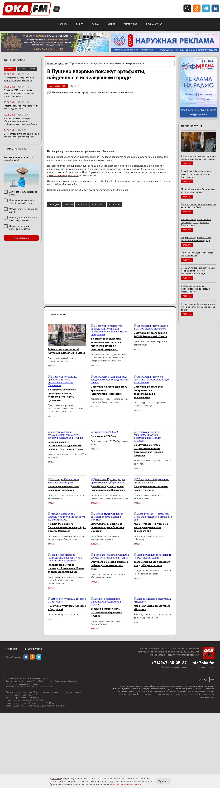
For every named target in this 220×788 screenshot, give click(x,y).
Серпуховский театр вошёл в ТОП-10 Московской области (150, 334)
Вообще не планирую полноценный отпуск (20, 227)
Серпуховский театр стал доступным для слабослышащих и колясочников (148, 392)
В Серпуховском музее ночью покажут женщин (151, 488)
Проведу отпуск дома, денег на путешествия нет (23, 219)
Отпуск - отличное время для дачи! (23, 210)
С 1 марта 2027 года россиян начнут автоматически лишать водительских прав (19, 93)
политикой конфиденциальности (125, 784)
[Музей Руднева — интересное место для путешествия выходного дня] (153, 519)
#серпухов (54, 204)
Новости (62, 24)
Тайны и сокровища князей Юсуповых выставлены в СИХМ (66, 351)
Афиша (111, 24)
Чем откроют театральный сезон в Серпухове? (67, 607)
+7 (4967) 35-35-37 (169, 662)
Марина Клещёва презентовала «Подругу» (152, 607)
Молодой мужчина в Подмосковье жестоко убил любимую (198, 190)
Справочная (130, 24)
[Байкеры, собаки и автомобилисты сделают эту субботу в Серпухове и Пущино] (67, 437)
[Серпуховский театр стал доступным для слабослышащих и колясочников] (153, 382)
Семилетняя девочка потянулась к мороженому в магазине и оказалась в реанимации (198, 270)
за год (32, 68)
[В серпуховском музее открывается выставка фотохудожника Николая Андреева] (153, 440)
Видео (79, 24)
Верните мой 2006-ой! (103, 436)
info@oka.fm (202, 662)
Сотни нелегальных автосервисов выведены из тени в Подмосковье (198, 157)
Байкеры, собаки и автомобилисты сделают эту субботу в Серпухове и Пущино (66, 446)
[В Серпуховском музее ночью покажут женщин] (153, 482)
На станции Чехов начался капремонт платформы (63, 488)
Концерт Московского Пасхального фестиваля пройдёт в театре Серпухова (67, 527)
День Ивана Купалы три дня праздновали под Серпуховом (108, 488)
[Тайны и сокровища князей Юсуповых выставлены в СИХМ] (67, 345)
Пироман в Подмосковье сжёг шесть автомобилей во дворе (196, 239)
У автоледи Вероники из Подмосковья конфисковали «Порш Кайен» (195, 288)
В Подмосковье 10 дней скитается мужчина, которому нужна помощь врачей (198, 306)
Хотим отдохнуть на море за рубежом (23, 193)
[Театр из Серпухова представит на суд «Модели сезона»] (153, 557)
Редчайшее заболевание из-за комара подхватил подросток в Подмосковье (196, 174)
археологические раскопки (62, 175)
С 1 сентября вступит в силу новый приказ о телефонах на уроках (21, 135)
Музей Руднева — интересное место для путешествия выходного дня (151, 527)
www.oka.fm (118, 688)
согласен (56, 778)
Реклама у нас (154, 24)
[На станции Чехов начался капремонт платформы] (67, 482)
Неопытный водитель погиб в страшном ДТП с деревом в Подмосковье (196, 222)
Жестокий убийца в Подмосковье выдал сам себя (198, 254)
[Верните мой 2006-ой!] (104, 432)
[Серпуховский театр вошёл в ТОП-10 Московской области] (153, 328)
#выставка (82, 204)
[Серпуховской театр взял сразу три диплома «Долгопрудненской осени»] (110, 382)
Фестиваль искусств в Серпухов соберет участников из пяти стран (109, 565)
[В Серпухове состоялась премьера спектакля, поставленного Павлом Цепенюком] (67, 385)
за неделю (9, 68)
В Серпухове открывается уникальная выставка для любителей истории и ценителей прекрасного (106, 344)
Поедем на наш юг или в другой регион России (21, 201)
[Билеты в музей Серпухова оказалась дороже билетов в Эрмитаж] (110, 519)
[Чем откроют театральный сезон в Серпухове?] (67, 601)
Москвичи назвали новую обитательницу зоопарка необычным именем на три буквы (20, 121)
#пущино (68, 204)
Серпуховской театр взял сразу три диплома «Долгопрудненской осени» (109, 390)
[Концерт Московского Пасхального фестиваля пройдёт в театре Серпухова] (67, 519)
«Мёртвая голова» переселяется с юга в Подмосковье (21, 107)
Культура (62, 63)
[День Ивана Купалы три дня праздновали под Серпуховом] (110, 482)
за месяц (22, 68)
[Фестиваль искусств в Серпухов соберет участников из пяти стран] (110, 557)
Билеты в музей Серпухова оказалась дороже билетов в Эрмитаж (107, 527)
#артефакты (98, 204)
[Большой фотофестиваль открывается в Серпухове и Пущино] (110, 604)
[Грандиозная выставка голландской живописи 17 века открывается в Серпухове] (67, 560)
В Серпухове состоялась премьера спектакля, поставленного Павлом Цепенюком (62, 395)
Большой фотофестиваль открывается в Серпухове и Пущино (106, 612)
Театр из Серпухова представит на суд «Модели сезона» (152, 563)
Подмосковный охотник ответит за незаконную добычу (198, 206)
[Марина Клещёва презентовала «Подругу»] (153, 601)
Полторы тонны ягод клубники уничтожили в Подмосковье (19, 79)
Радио (95, 24)
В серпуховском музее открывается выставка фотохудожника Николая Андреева (148, 450)
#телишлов (114, 204)
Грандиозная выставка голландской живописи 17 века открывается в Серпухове (66, 568)
